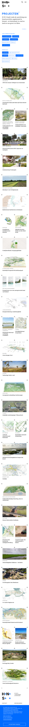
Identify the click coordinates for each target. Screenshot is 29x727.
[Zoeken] (22, 2)
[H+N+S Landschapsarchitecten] (6, 696)
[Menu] (25, 2)
